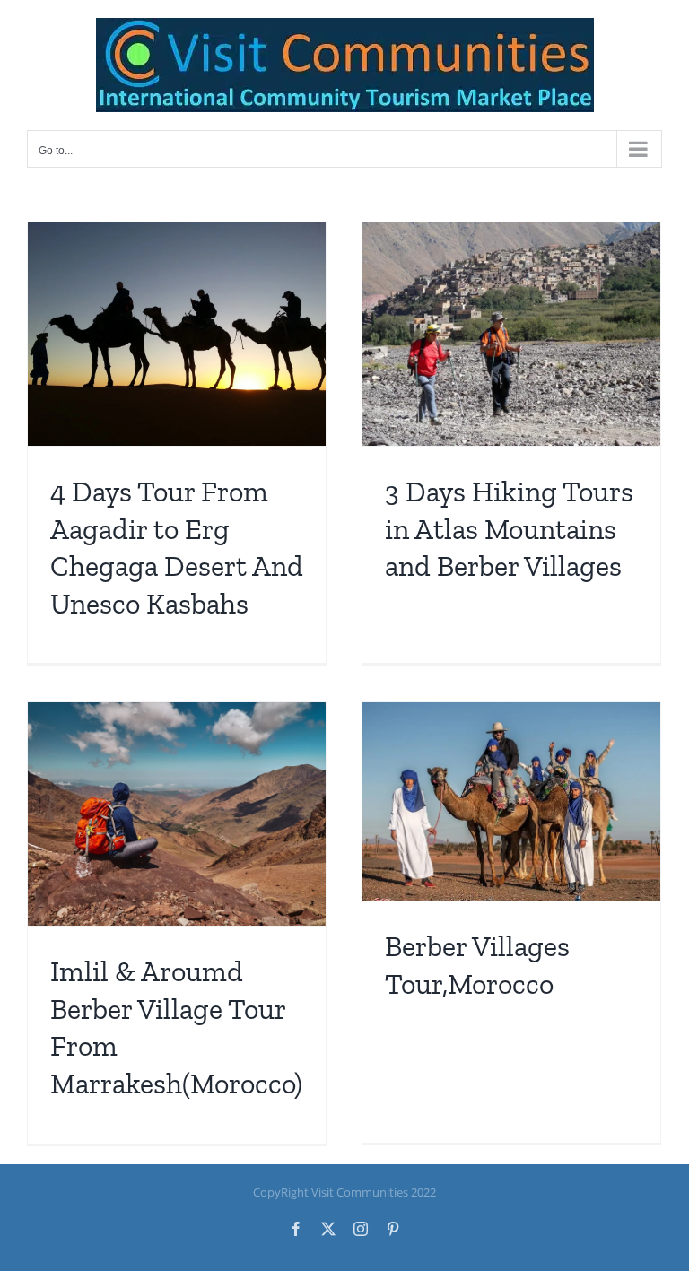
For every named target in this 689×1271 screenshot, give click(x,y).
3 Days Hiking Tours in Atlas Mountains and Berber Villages (509, 528)
